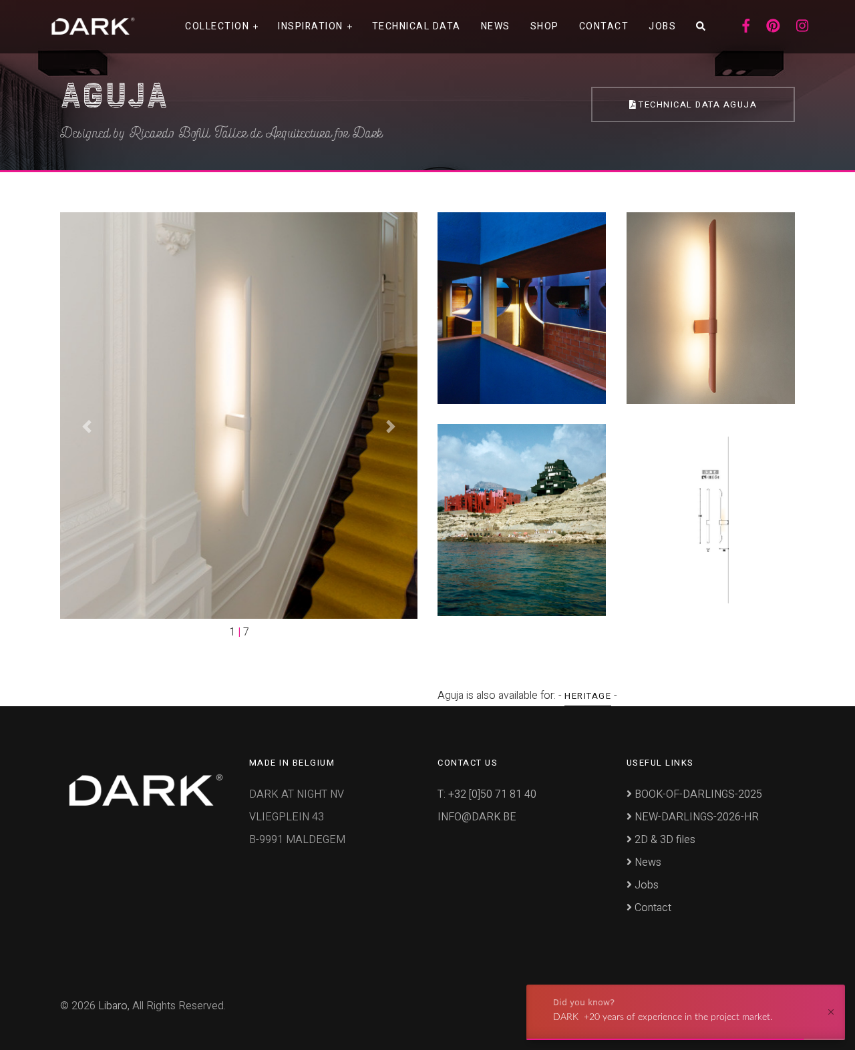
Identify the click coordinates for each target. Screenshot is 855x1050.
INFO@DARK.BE (477, 817)
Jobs (662, 26)
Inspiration (310, 26)
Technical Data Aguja (696, 104)
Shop (544, 26)
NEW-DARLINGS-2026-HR (695, 817)
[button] (87, 426)
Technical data (416, 26)
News (495, 26)
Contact (604, 26)
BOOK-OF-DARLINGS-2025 (697, 794)
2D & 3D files (663, 840)
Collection (217, 26)
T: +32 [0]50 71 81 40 (487, 794)
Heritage (587, 696)
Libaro (113, 1006)
